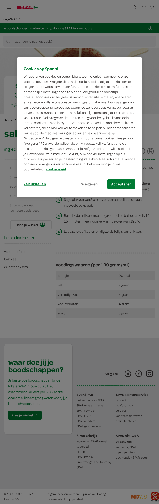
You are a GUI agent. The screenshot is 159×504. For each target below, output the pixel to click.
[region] (79, 127)
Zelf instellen (35, 184)
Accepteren (121, 184)
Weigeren (89, 184)
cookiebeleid (56, 169)
